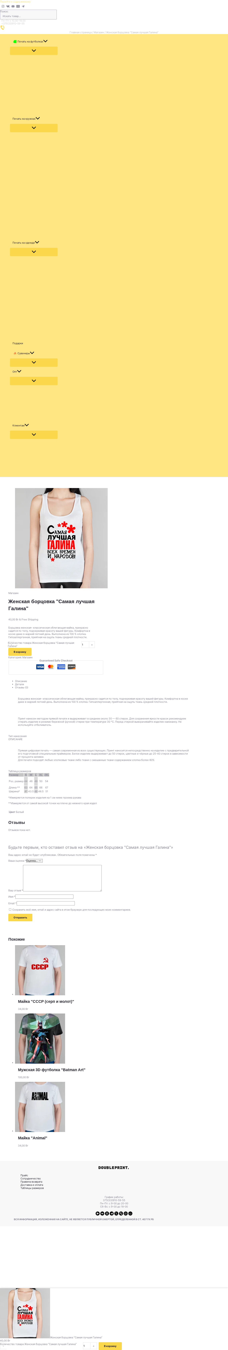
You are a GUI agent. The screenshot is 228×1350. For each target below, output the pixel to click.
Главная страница (81, 32)
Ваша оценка (17, 860)
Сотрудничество (31, 1178)
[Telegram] (23, 7)
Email (12, 903)
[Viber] (121, 1213)
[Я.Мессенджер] (98, 1213)
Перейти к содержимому (15, 1)
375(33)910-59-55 (114, 1200)
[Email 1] (18, 7)
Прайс (24, 1175)
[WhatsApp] (126, 1213)
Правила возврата (31, 1181)
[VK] (8, 7)
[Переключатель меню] (34, 51)
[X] (116, 1213)
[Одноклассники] (107, 1213)
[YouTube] (13, 7)
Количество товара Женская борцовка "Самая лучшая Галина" (41, 644)
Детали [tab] (19, 684)
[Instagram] (3, 7)
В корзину (20, 651)
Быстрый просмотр (107, 992)
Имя (11, 896)
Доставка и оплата (32, 1184)
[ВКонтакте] (102, 1213)
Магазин (99, 32)
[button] (45, 42)
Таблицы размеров (32, 1188)
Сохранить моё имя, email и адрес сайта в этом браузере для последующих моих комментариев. (71, 909)
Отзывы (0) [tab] (21, 687)
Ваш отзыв (15, 890)
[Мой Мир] (130, 1213)
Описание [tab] (21, 681)
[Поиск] (55, 14)
